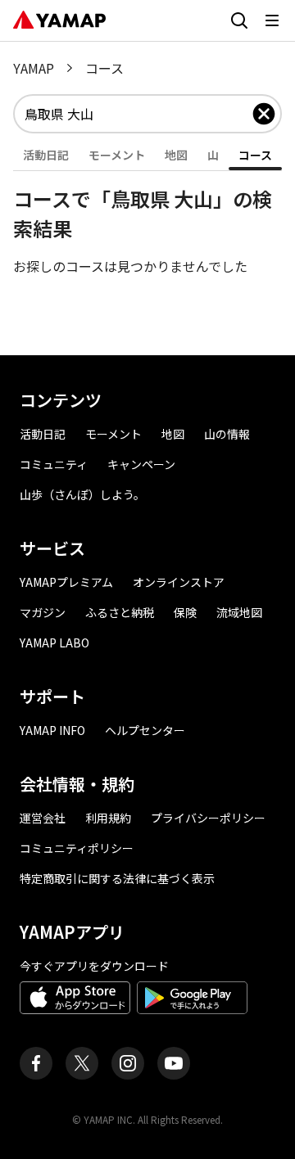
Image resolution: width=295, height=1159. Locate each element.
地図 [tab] (176, 155)
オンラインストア (179, 582)
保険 (185, 612)
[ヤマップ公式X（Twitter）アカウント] (82, 1063)
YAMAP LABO (54, 642)
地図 (172, 434)
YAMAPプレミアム (66, 582)
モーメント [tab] (116, 155)
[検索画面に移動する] (239, 20)
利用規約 (108, 817)
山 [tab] (213, 155)
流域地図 (239, 612)
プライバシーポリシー (208, 817)
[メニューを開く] (272, 20)
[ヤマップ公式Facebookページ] (36, 1063)
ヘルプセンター (145, 730)
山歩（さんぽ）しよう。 (82, 494)
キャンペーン (141, 464)
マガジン (43, 612)
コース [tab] (255, 155)
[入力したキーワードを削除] (264, 114)
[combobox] (138, 114)
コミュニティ (54, 464)
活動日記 (43, 434)
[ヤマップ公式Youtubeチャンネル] (173, 1063)
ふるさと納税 (119, 612)
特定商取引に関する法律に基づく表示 (117, 878)
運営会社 (43, 817)
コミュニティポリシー (77, 848)
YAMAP (33, 68)
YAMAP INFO (52, 730)
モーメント (113, 434)
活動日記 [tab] (46, 155)
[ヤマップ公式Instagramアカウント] (127, 1063)
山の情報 (227, 434)
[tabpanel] (147, 223)
